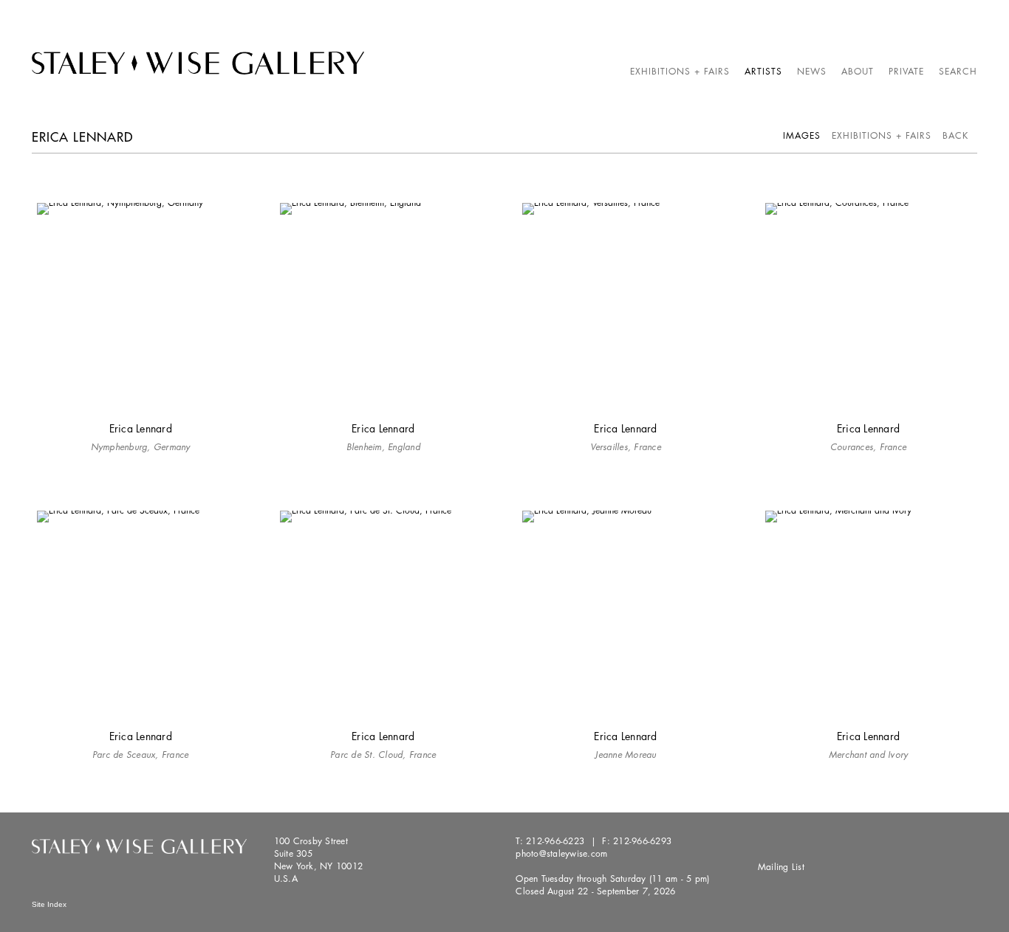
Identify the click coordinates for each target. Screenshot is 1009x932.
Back (955, 135)
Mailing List (781, 866)
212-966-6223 (555, 841)
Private (906, 71)
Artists (763, 71)
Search (958, 71)
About (857, 71)
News (812, 71)
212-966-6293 (642, 841)
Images (802, 135)
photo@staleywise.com (561, 853)
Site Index (49, 904)
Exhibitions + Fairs (680, 71)
